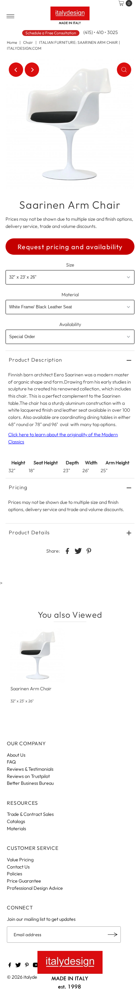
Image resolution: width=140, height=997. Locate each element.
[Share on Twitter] (78, 550)
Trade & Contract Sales (30, 814)
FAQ (11, 762)
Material (70, 295)
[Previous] (16, 69)
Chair (28, 42)
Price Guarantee (24, 881)
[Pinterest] (27, 966)
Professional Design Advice (35, 888)
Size (70, 265)
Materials (16, 829)
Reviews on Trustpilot (28, 776)
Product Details (29, 532)
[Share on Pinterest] (89, 550)
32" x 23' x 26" (22, 700)
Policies (14, 874)
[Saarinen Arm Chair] (37, 655)
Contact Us (18, 867)
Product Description (35, 359)
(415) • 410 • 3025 (100, 32)
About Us (16, 755)
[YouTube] (36, 966)
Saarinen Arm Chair (30, 689)
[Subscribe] (113, 934)
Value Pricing (20, 860)
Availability (70, 324)
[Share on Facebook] (67, 550)
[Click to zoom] (124, 69)
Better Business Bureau (30, 783)
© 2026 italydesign (26, 977)
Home (12, 42)
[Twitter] (18, 966)
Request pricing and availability (70, 247)
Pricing (18, 487)
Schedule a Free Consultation (50, 32)
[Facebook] (9, 966)
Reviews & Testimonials (30, 769)
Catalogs (16, 821)
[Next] (32, 69)
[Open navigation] (11, 16)
